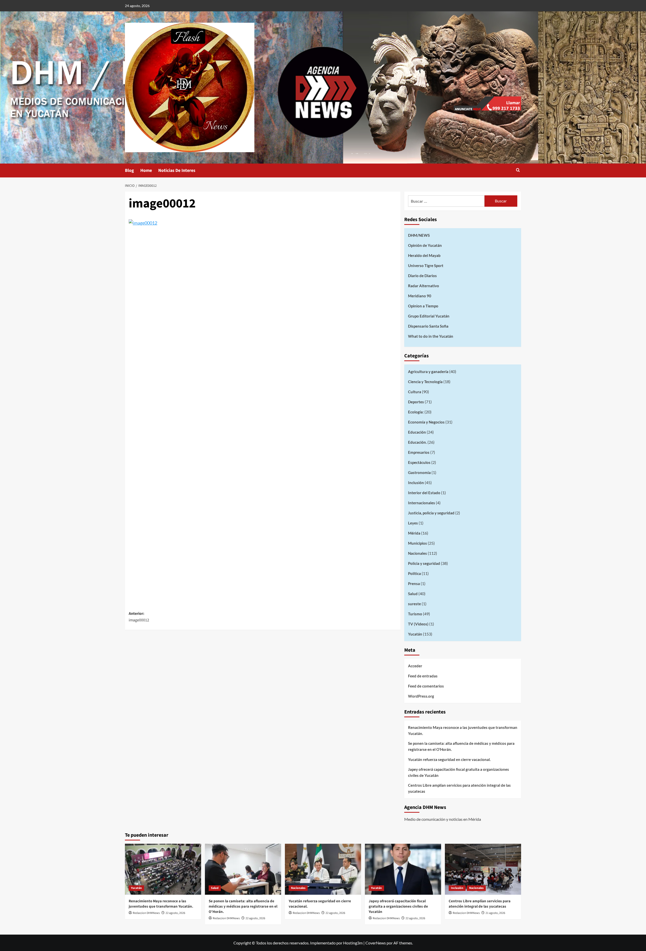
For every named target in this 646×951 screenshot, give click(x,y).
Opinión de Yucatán (425, 245)
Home (146, 170)
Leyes (413, 523)
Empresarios (418, 452)
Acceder (415, 666)
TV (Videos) (418, 624)
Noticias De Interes (176, 170)
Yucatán (415, 634)
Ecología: (416, 412)
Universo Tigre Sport (425, 265)
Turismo (415, 614)
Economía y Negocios (426, 422)
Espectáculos (419, 462)
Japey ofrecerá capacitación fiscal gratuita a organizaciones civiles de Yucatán (458, 772)
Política (414, 573)
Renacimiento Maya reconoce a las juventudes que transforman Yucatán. (462, 730)
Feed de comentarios (426, 686)
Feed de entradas (423, 676)
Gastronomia (419, 472)
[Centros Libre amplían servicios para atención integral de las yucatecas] (483, 869)
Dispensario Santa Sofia (428, 326)
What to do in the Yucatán (430, 336)
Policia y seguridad (424, 563)
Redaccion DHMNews (146, 913)
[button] (518, 170)
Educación (417, 432)
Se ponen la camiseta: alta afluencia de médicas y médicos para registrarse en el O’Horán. (461, 746)
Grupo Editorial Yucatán (428, 316)
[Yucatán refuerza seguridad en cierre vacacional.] (323, 869)
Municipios (417, 543)
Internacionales (421, 502)
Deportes (416, 402)
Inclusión (416, 482)
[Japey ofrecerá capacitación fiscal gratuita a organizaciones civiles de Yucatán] (403, 869)
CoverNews (375, 942)
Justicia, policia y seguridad (431, 513)
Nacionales (417, 553)
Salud (413, 593)
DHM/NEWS (419, 235)
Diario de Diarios (422, 275)
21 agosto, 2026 (495, 913)
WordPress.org (421, 696)
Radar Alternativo (423, 285)
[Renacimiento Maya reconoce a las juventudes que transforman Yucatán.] (163, 869)
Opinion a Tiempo (423, 306)
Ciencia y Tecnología (425, 381)
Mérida (414, 533)
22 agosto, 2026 (175, 913)
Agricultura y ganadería (428, 371)
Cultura (414, 391)
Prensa (414, 583)
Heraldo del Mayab (424, 255)
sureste (414, 603)
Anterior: (139, 617)
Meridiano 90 (419, 296)
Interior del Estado (424, 492)
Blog (129, 170)
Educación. (417, 442)
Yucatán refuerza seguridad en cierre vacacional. (449, 759)
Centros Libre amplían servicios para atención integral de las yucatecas (459, 788)
